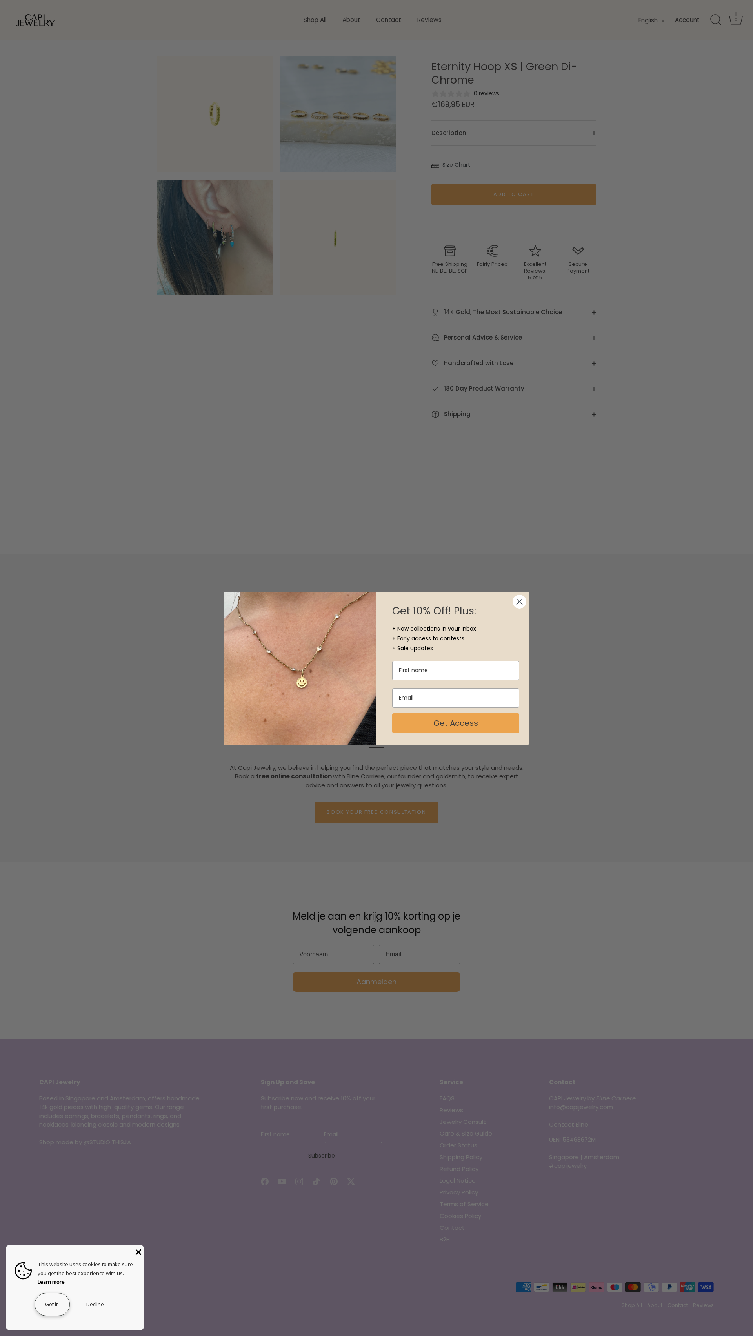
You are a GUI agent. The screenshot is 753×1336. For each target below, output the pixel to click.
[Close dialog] (519, 602)
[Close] (138, 1251)
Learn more (51, 1281)
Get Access (455, 723)
